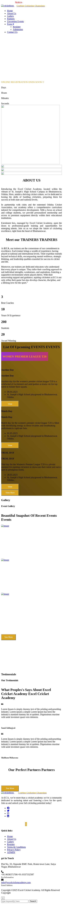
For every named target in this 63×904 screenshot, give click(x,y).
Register (17, 26)
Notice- (12, 2)
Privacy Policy (14, 849)
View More (10, 493)
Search (33, 901)
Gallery (10, 16)
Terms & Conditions (16, 847)
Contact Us (12, 32)
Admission (18, 29)
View (10, 404)
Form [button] (10, 24)
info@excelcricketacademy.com (16, 882)
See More (8, 637)
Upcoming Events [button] (15, 21)
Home (10, 10)
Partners (11, 18)
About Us (11, 13)
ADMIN (11, 852)
